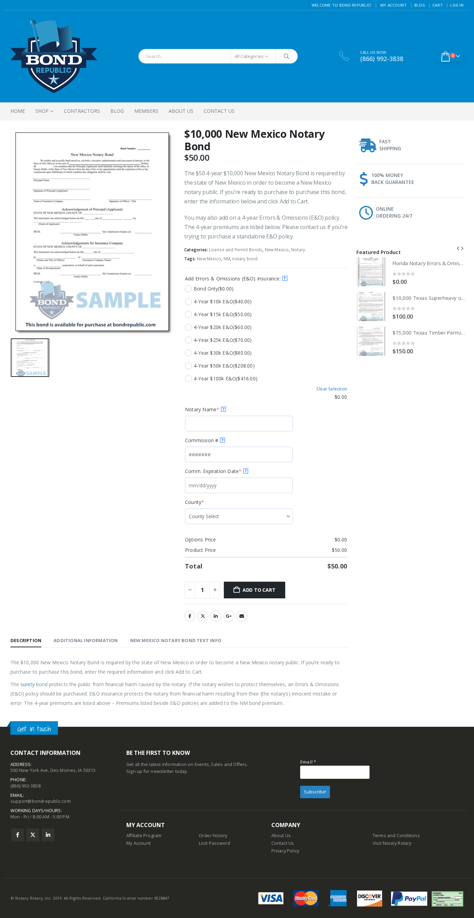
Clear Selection (331, 389)
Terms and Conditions (396, 836)
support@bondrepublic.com (40, 801)
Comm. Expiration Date (224, 471)
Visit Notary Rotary (392, 843)
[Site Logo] (53, 56)
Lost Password (214, 843)
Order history (213, 836)
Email (241, 616)
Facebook (189, 616)
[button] (458, 248)
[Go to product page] (371, 271)
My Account (393, 5)
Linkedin (48, 834)
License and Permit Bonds (235, 250)
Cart (437, 5)
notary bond (244, 259)
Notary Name (213, 409)
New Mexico (277, 250)
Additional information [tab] (85, 640)
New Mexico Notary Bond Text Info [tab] (175, 640)
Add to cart (259, 590)
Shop (42, 111)
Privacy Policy (285, 851)
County (205, 502)
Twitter (203, 616)
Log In (457, 5)
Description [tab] (25, 640)
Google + (229, 616)
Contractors (82, 111)
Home (17, 111)
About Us (181, 111)
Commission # (204, 440)
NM (226, 259)
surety (27, 684)
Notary (298, 250)
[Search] (286, 56)
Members (146, 111)
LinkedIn (215, 616)
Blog (419, 5)
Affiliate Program (143, 836)
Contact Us (219, 111)
